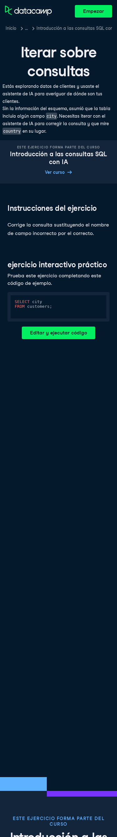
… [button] (26, 28)
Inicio (11, 28)
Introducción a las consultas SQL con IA (74, 28)
